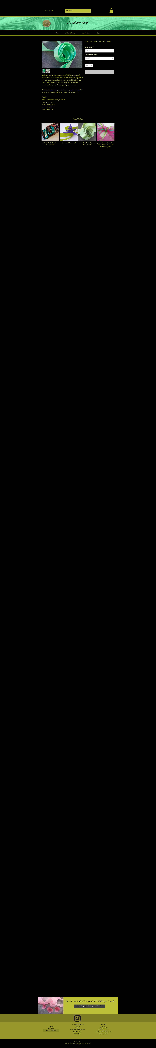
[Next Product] (117, 132)
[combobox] (99, 51)
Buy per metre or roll (91, 55)
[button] (111, 10)
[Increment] (91, 65)
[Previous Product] (39, 132)
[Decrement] (87, 65)
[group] (78, 135)
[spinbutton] (89, 65)
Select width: (89, 47)
